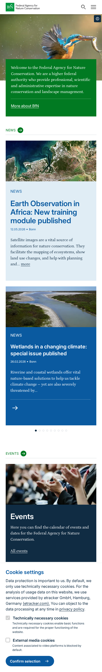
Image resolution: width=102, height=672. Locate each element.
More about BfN (25, 105)
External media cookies (34, 640)
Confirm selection (25, 661)
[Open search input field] (82, 7)
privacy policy (71, 609)
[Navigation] (92, 7)
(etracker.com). (36, 603)
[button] (36, 431)
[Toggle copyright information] (97, 18)
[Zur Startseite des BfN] (42, 7)
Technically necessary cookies (40, 618)
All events (19, 551)
